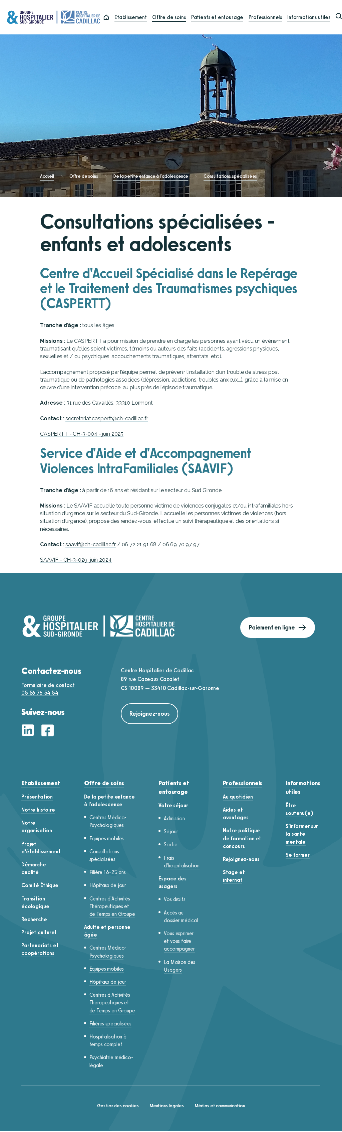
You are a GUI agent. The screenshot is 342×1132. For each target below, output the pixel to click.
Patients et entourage (217, 17)
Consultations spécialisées (230, 176)
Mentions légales (166, 1106)
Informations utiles (308, 17)
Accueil (47, 176)
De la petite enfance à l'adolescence (150, 176)
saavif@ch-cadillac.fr (90, 544)
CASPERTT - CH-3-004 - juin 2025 (81, 434)
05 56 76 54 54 (39, 693)
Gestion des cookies (118, 1106)
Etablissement (130, 17)
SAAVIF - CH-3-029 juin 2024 (76, 560)
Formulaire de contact (48, 685)
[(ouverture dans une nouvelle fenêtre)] (29, 731)
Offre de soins (169, 17)
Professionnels (265, 17)
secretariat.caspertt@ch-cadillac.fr (106, 418)
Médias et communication (220, 1106)
